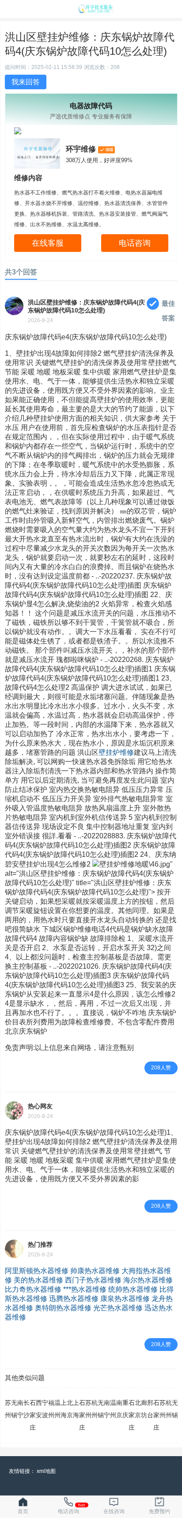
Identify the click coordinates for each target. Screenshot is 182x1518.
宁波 (45, 1409)
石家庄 (33, 1415)
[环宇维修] (95, 11)
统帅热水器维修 (133, 1289)
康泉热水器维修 (125, 1298)
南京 (119, 1409)
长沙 (26, 1409)
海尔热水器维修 (148, 1280)
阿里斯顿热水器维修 (36, 1271)
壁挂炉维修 (116, 752)
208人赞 (161, 1068)
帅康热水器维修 (95, 1271)
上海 (64, 1409)
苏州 (8, 1409)
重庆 (125, 1409)
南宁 (20, 1409)
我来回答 (25, 82)
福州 (51, 1409)
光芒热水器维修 (118, 1308)
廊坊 (144, 1409)
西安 (39, 1409)
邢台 (150, 1409)
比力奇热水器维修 (33, 1289)
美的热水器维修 (38, 1280)
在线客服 (48, 243)
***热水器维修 (84, 1289)
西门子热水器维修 (93, 1280)
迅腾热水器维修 (74, 1298)
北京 (70, 1409)
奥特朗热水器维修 (63, 1308)
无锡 (14, 1409)
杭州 (94, 1409)
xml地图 (46, 1471)
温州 (57, 1409)
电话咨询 (135, 243)
